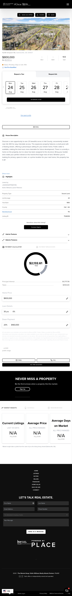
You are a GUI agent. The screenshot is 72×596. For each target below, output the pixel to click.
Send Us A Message (36, 531)
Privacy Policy (43, 593)
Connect (36, 490)
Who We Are (36, 487)
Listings (36, 473)
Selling (36, 479)
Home (36, 471)
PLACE (57, 573)
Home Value (36, 484)
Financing (36, 482)
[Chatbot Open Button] (67, 591)
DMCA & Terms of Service (56, 593)
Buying (36, 476)
